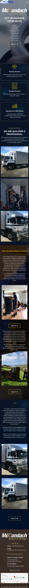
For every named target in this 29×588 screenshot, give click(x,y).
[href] (14, 578)
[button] (26, 2)
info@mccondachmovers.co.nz (16, 549)
